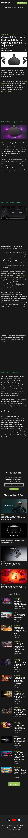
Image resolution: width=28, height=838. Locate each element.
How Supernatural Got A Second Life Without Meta (20, 615)
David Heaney (6, 48)
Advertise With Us (14, 829)
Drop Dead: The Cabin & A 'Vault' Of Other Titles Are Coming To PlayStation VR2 (20, 756)
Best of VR (13, 7)
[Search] (14, 3)
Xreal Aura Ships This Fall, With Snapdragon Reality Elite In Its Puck (11, 564)
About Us (5, 825)
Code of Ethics (11, 827)
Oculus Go (9, 278)
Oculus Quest (7, 91)
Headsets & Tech (8, 35)
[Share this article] (25, 50)
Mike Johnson (18, 608)
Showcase (21, 7)
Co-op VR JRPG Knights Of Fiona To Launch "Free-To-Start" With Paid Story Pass (20, 696)
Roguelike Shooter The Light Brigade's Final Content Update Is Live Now (20, 711)
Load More (14, 784)
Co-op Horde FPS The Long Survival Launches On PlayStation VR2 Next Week (19, 680)
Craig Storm (17, 619)
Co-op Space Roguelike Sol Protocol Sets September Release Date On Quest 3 (20, 603)
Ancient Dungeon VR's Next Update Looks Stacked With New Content (20, 726)
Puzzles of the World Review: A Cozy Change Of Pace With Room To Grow (20, 630)
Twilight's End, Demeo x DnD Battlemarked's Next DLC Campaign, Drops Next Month (19, 647)
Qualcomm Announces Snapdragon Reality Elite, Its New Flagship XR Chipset (13, 587)
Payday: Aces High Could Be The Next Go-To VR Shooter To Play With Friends (20, 664)
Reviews (6, 7)
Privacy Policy (21, 825)
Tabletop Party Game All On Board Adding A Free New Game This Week (20, 771)
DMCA (20, 827)
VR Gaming (17, 598)
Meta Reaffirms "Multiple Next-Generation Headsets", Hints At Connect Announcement (13, 517)
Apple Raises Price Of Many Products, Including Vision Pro (12, 541)
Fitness (16, 612)
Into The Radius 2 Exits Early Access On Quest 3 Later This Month (20, 741)
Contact (12, 825)
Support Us (22, 2)
